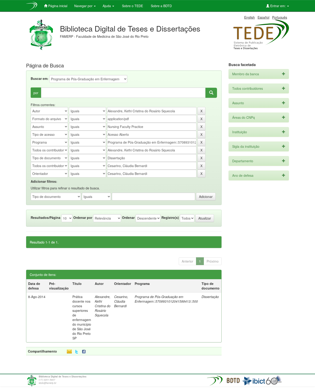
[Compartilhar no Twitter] (76, 351)
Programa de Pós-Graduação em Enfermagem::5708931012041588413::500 (166, 299)
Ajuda (107, 5)
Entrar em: (278, 5)
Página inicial (57, 5)
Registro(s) (170, 217)
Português (279, 17)
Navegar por (83, 5)
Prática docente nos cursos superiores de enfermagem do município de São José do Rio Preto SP (81, 317)
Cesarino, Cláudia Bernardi (121, 301)
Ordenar (128, 217)
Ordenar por (82, 217)
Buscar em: (39, 78)
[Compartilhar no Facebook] (84, 351)
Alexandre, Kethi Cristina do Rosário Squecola (102, 305)
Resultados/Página (45, 217)
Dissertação (210, 296)
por (35, 92)
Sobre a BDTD (161, 5)
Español (263, 17)
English (249, 17)
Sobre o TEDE (132, 5)
